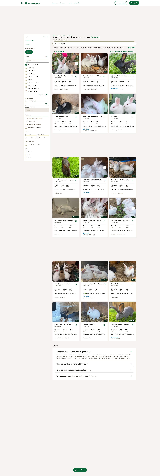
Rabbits (28, 44)
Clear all (45, 37)
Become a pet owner (58, 3)
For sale (29, 52)
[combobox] (34, 104)
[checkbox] (26, 64)
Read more (131, 47)
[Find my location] (46, 104)
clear (46, 56)
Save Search (60, 51)
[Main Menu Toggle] (21, 3)
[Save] (76, 76)
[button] (66, 63)
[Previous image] (55, 63)
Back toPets (30, 40)
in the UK (95, 37)
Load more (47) (43, 95)
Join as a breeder (74, 3)
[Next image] (76, 63)
